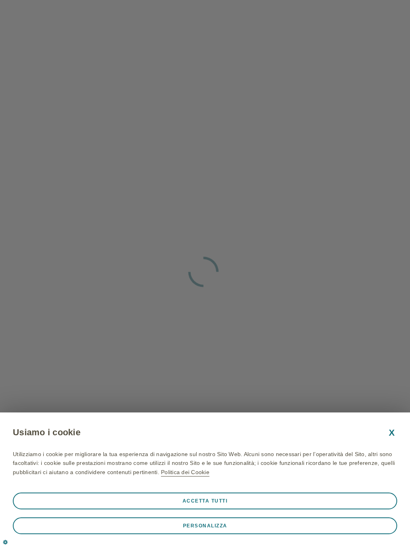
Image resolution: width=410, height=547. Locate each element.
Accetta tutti (205, 501)
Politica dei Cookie (185, 472)
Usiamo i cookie (46, 432)
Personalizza (205, 526)
